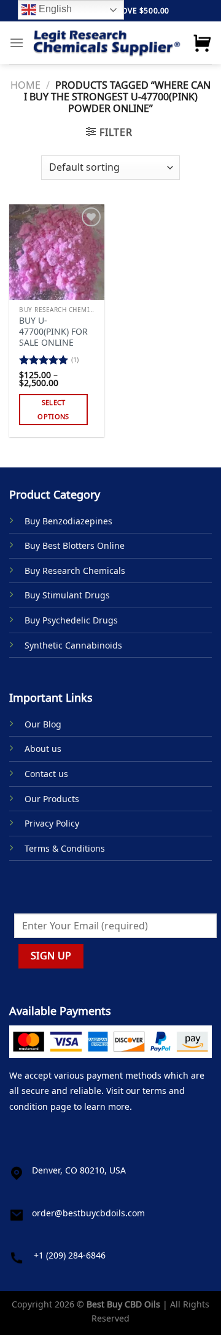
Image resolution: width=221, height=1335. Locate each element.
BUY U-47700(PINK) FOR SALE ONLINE (53, 331)
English (54, 9)
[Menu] (16, 43)
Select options (53, 410)
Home (25, 85)
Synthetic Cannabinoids (73, 645)
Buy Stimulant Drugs (67, 595)
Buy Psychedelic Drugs (71, 620)
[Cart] (202, 43)
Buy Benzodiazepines (68, 521)
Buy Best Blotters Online (75, 545)
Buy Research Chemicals (75, 570)
